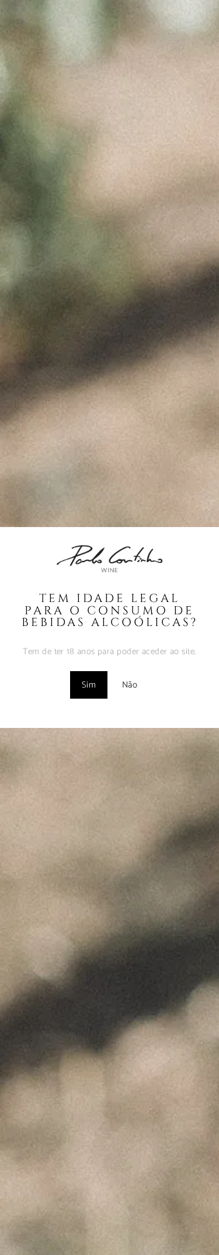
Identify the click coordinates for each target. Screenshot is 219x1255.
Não (129, 685)
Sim (89, 685)
